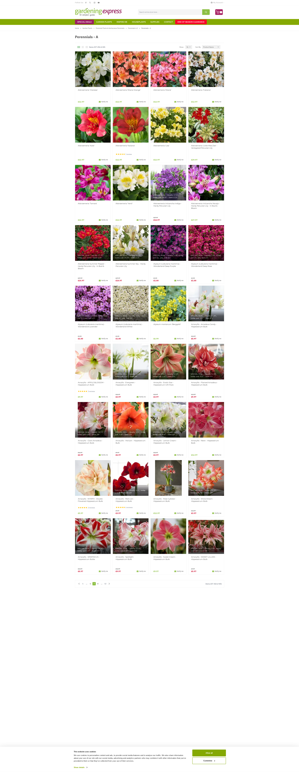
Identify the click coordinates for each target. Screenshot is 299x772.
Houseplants (139, 22)
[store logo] (98, 12)
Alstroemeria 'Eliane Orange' (128, 90)
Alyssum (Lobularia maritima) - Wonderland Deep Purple (167, 265)
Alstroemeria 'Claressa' (88, 90)
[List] (86, 47)
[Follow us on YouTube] (99, 3)
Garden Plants (104, 22)
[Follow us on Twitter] (90, 2)
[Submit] (206, 12)
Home (77, 28)
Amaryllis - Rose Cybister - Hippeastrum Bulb (164, 500)
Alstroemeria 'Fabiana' (201, 90)
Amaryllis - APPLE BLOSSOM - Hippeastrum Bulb (91, 383)
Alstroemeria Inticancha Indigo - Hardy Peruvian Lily (167, 204)
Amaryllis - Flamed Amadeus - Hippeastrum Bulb (204, 383)
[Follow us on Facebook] (85, 3)
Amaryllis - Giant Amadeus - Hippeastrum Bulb (90, 441)
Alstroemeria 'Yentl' (124, 203)
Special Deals (84, 22)
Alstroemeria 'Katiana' (125, 145)
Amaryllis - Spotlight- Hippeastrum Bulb (125, 558)
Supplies (154, 22)
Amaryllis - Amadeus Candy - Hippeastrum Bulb (204, 325)
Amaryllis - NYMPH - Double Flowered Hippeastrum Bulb (90, 500)
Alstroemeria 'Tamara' (87, 203)
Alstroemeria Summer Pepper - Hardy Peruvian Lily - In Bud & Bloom (92, 266)
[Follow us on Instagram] (94, 3)
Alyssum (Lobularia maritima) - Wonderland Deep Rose (204, 265)
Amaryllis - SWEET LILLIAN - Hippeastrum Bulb (203, 558)
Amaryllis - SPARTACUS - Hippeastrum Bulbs (89, 558)
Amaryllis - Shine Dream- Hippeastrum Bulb (202, 500)
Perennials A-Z (133, 28)
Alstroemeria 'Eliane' (162, 90)
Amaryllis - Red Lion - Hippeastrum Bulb (125, 500)
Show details (79, 767)
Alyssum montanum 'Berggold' (167, 324)
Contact (168, 22)
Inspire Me (122, 22)
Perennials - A (146, 28)
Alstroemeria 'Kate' (86, 145)
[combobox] (174, 12)
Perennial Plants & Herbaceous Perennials (110, 28)
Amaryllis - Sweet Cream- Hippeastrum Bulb (164, 558)
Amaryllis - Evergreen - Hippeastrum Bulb (126, 383)
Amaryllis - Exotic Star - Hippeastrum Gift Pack (163, 383)
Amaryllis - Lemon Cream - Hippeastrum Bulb (165, 441)
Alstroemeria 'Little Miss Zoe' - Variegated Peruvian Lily (204, 146)
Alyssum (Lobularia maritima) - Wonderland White (129, 325)
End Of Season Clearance (191, 22)
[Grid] (78, 47)
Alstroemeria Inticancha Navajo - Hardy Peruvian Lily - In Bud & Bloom (205, 205)
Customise (207, 761)
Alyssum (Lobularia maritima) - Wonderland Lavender (91, 325)
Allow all (209, 753)
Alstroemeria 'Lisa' (161, 145)
